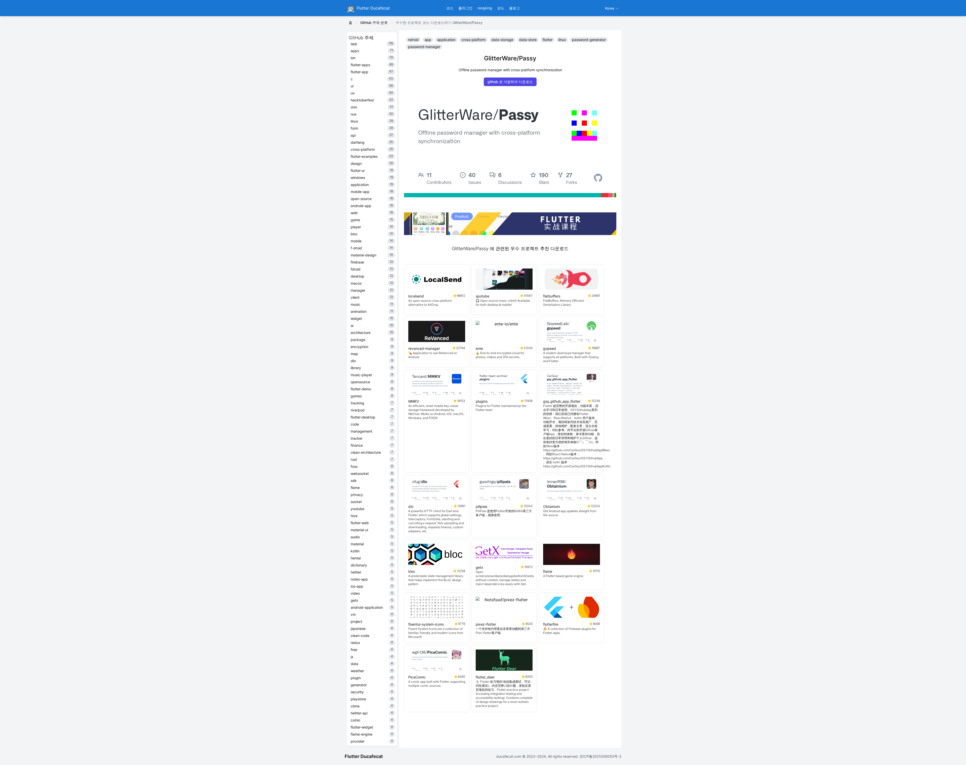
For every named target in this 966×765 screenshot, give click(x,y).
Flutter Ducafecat (364, 756)
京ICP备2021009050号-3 (600, 756)
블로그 (514, 8)
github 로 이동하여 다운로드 (510, 82)
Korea (610, 8)
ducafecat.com (509, 756)
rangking (484, 8)
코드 (500, 8)
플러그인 (465, 8)
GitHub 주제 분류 (374, 22)
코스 (449, 8)
